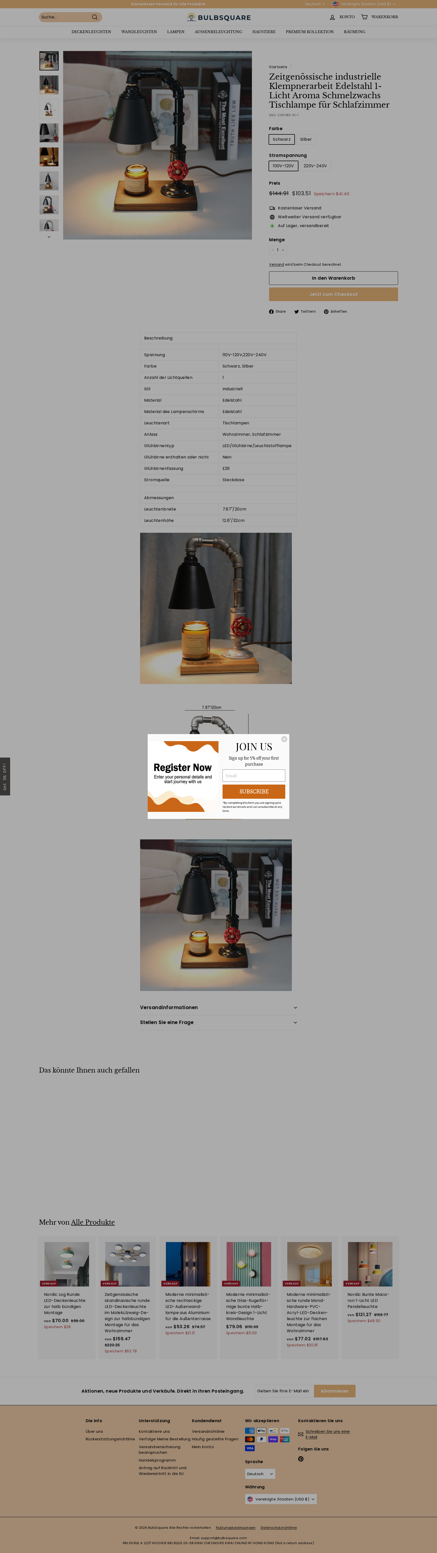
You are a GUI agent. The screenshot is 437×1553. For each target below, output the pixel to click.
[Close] (284, 739)
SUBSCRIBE (254, 792)
